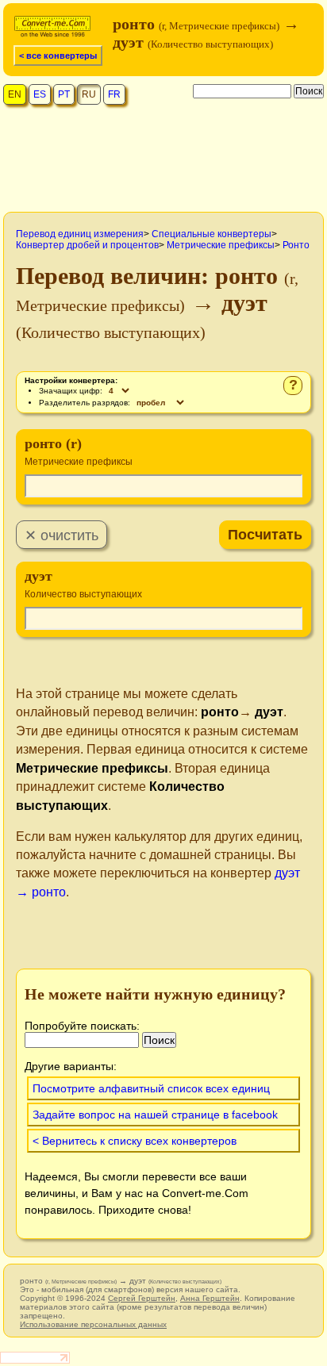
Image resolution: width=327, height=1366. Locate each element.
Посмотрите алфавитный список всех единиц (151, 1088)
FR (114, 94)
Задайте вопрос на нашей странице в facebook (155, 1114)
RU (89, 94)
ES (39, 94)
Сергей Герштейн (141, 1298)
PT (64, 94)
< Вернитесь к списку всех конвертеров (135, 1140)
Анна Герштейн (210, 1298)
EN (14, 94)
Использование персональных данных (93, 1324)
